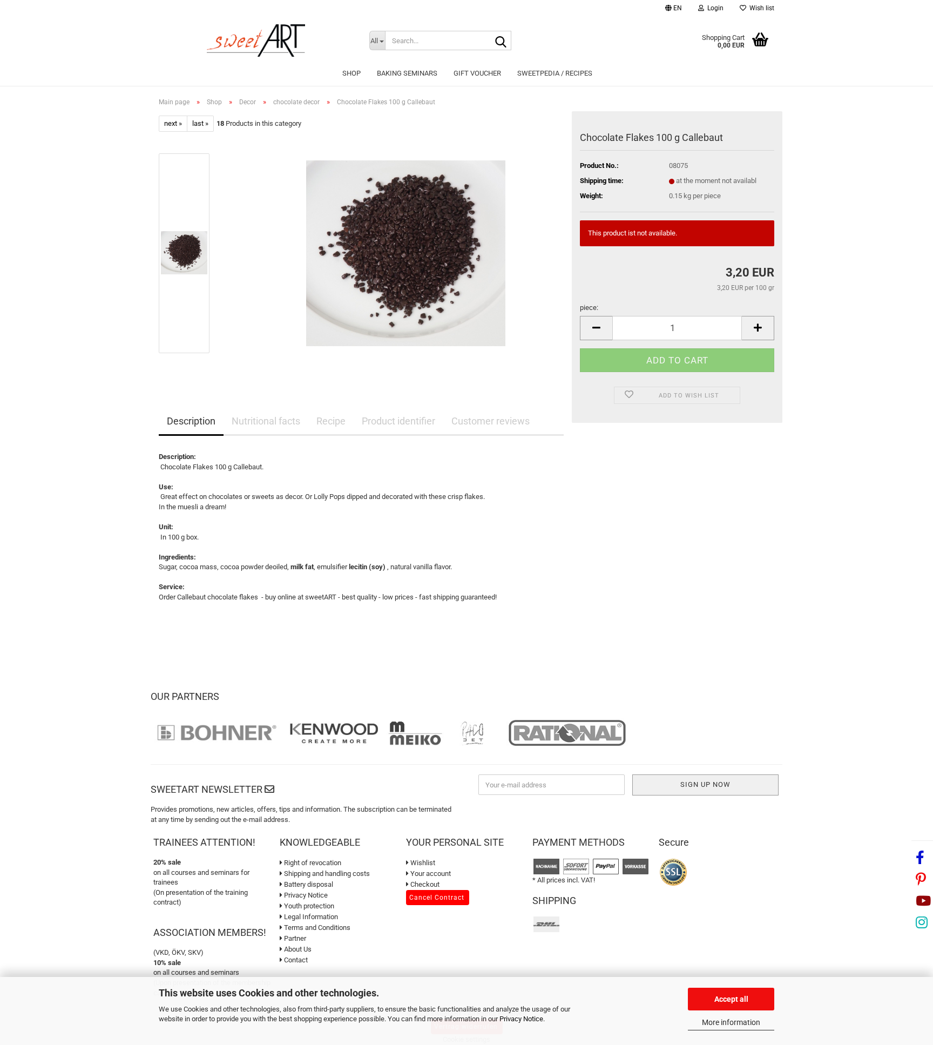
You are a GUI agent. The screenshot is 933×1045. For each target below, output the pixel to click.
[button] (673, 9)
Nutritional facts (266, 421)
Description (191, 421)
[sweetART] (256, 40)
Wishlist (422, 863)
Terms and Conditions (316, 927)
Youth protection (308, 906)
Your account (430, 873)
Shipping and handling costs (326, 873)
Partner (294, 938)
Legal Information (310, 917)
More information (731, 1022)
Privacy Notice (521, 1019)
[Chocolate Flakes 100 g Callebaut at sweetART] (405, 253)
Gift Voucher (477, 73)
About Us (297, 949)
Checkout (424, 884)
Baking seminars (407, 73)
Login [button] (714, 8)
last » (200, 123)
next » (173, 123)
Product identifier (398, 421)
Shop (351, 73)
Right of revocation (311, 863)
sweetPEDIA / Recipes (554, 73)
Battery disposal (307, 884)
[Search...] (501, 41)
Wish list (760, 8)
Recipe (331, 421)
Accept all (731, 999)
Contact (295, 960)
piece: (589, 308)
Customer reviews (490, 421)
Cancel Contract (436, 897)
